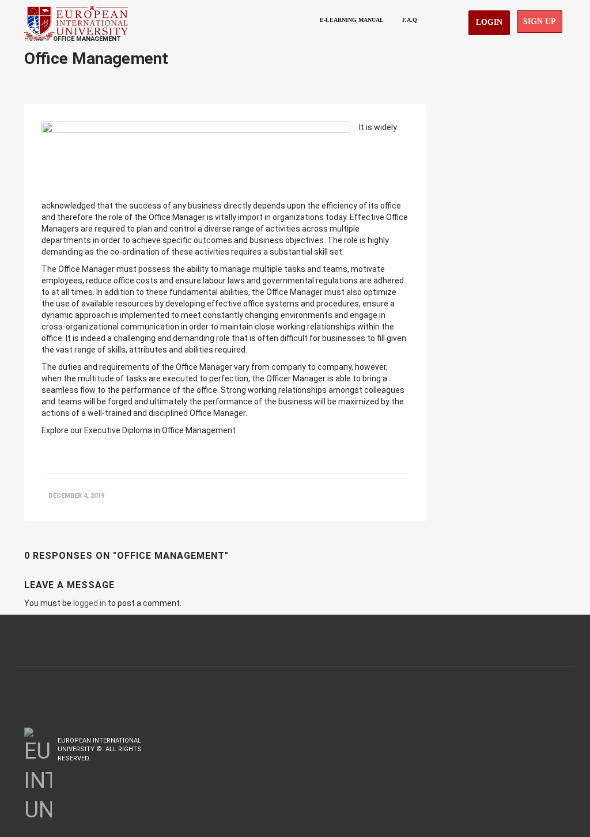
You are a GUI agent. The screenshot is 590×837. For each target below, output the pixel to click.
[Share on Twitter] (357, 495)
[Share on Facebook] (333, 495)
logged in (89, 603)
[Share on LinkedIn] (380, 495)
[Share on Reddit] (402, 495)
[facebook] (512, 740)
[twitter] (536, 740)
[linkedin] (559, 740)
